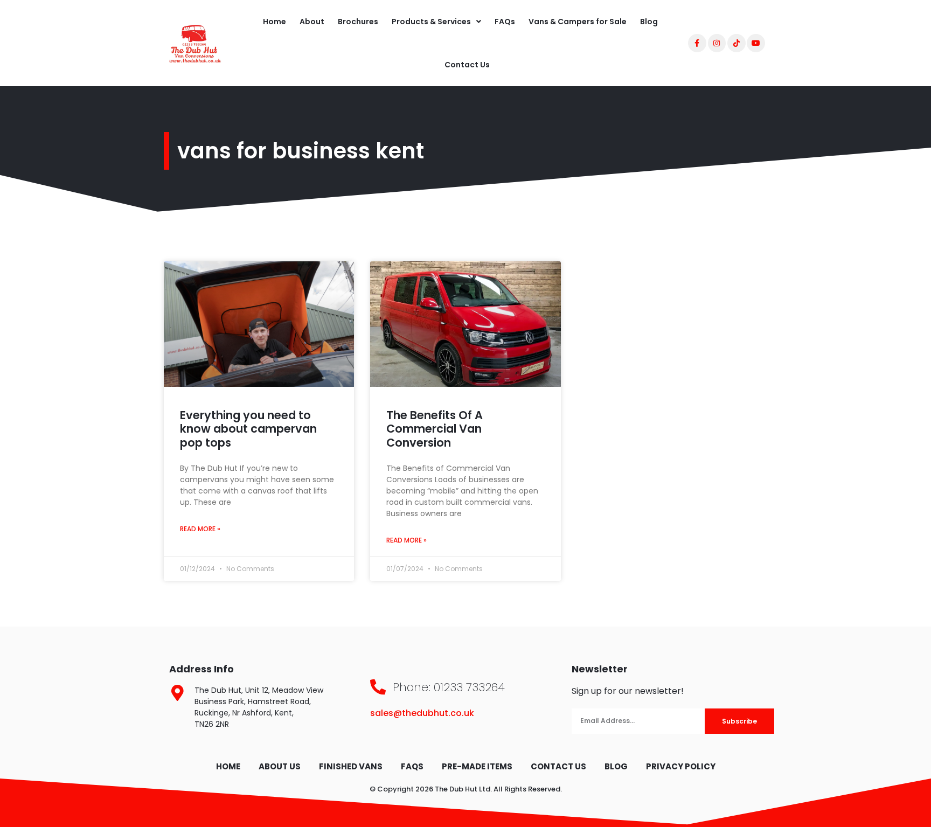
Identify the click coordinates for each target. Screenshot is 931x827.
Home (274, 21)
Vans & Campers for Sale (578, 21)
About (312, 21)
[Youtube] (756, 43)
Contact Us (467, 64)
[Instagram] (717, 43)
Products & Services (431, 21)
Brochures (358, 21)
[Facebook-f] (697, 43)
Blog (649, 21)
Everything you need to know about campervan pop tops (248, 428)
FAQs (505, 21)
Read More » (200, 528)
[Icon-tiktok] (736, 43)
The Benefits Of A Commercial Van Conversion (434, 428)
